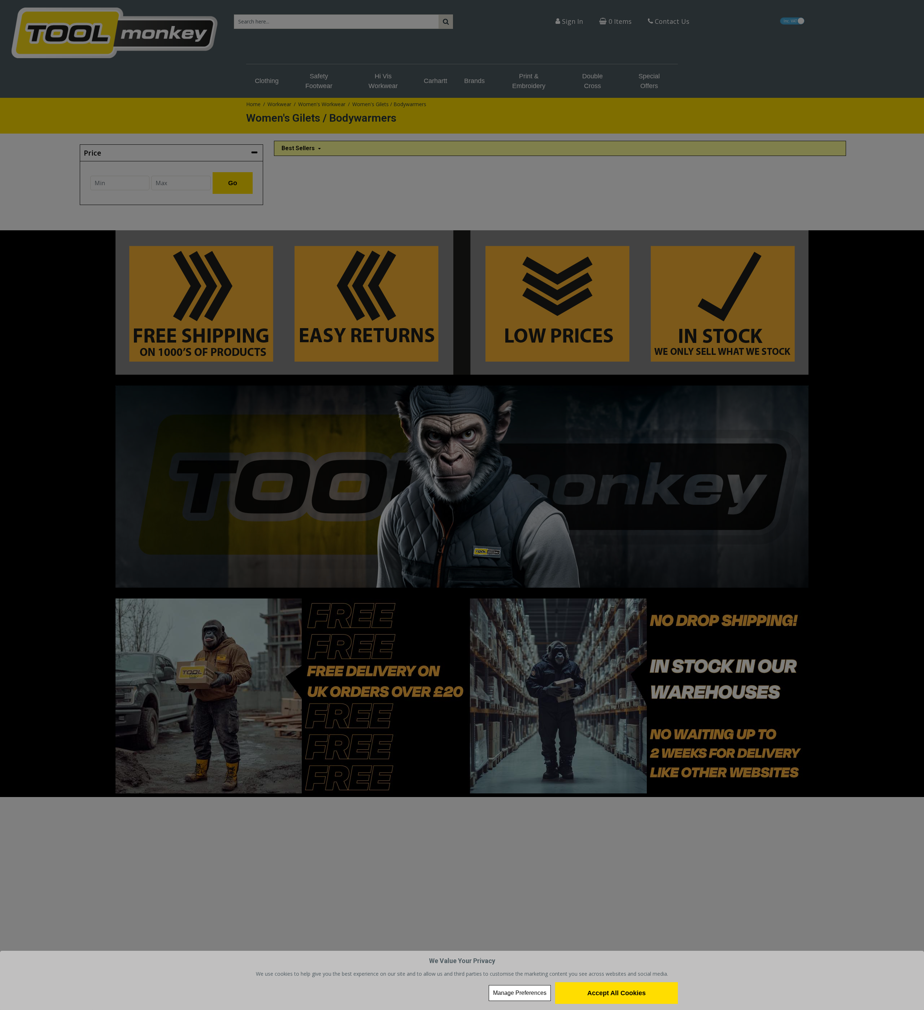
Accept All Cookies (616, 993)
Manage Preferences (519, 993)
